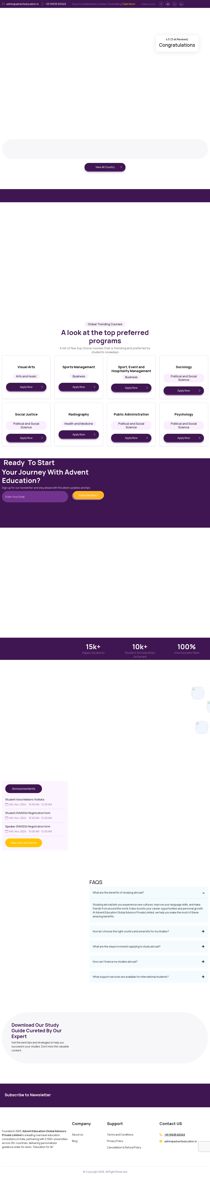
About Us (77, 1134)
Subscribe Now (175, 1095)
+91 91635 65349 (174, 1135)
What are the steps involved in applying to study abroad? (126, 946)
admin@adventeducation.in (180, 1141)
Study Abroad (75, 13)
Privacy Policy (115, 1141)
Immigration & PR (96, 13)
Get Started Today (20, 67)
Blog (74, 1141)
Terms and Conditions (120, 1134)
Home (61, 13)
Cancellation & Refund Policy (124, 1147)
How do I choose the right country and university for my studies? (131, 931)
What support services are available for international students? (131, 977)
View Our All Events (23, 843)
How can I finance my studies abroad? (115, 961)
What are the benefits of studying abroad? (118, 892)
